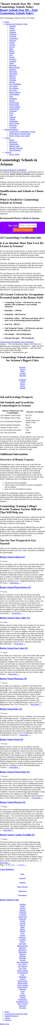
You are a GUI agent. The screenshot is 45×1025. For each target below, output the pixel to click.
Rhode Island (14, 105)
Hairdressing (13, 144)
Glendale (22, 376)
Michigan (12, 69)
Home (7, 22)
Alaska (11, 28)
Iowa (11, 55)
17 (18, 865)
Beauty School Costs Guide (19, 136)
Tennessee (13, 111)
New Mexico (14, 88)
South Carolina (14, 107)
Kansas (12, 57)
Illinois (11, 51)
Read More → (15, 583)
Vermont (12, 117)
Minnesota (13, 72)
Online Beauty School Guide (19, 134)
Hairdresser (22, 878)
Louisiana (12, 61)
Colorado (12, 36)
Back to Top (4, 1024)
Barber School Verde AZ (11, 739)
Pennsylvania (14, 103)
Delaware (12, 41)
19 (23, 865)
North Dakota (14, 94)
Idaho (11, 49)
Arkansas (12, 32)
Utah (11, 115)
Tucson (22, 369)
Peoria (22, 386)
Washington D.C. (22, 1002)
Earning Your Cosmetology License (22, 132)
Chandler (22, 373)
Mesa (22, 371)
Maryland (12, 65)
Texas (11, 113)
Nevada (12, 82)
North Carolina (14, 92)
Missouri (12, 76)
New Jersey (13, 86)
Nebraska (12, 80)
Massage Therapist (16, 148)
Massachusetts (14, 67)
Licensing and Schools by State (16, 24)
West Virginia (14, 123)
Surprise (23, 388)
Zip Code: (13, 225)
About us (8, 152)
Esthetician (13, 142)
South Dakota (14, 109)
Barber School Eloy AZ (11, 709)
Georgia (12, 45)
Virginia (12, 119)
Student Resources (11, 129)
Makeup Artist (14, 146)
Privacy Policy (14, 154)
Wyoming (12, 127)
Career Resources (7, 869)
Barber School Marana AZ (13, 802)
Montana (12, 78)
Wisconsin (13, 125)
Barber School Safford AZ (12, 557)
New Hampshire (15, 84)
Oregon (12, 101)
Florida (11, 43)
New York (13, 90)
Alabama (12, 26)
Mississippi (13, 74)
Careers (7, 138)
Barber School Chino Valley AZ (15, 618)
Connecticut (13, 38)
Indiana (12, 53)
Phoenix (23, 367)
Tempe (22, 384)
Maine (11, 63)
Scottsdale (22, 380)
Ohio (11, 96)
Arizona (12, 30)
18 (20, 865)
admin (5, 561)
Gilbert (22, 382)
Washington (13, 121)
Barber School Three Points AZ (15, 772)
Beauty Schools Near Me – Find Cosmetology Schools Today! (18, 12)
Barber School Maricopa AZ (13, 678)
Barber (11, 140)
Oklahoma (13, 98)
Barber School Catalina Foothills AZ (17, 835)
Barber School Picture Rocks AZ (15, 587)
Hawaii (12, 47)
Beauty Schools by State (9, 900)
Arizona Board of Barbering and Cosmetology (17, 342)
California (12, 34)
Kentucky (12, 59)
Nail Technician (15, 150)
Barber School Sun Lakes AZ (14, 648)
